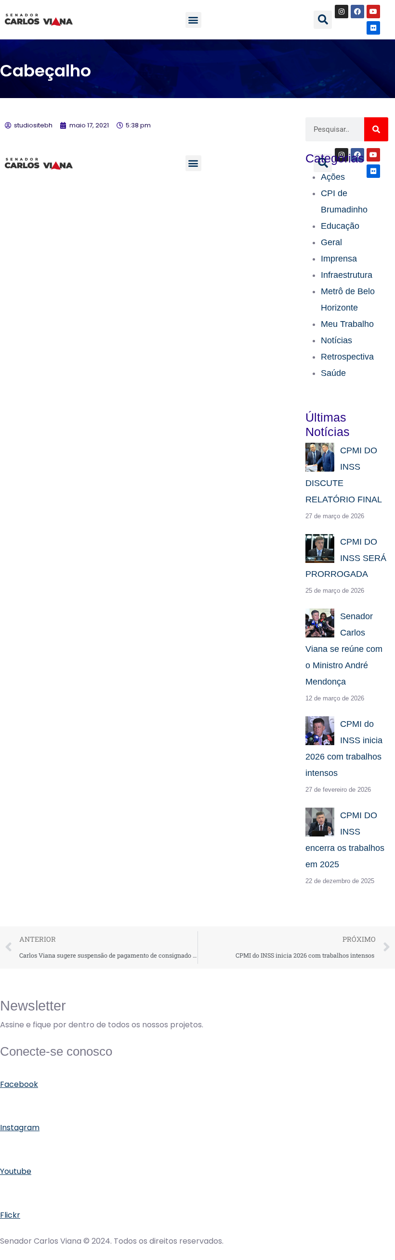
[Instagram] (341, 11)
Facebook (19, 1084)
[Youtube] (373, 11)
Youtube (15, 1171)
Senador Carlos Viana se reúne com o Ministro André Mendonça (343, 648)
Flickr (10, 1215)
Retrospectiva (347, 357)
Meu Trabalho (347, 324)
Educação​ (340, 226)
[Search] (376, 129)
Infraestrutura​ (346, 275)
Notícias (336, 340)
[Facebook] (357, 11)
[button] (193, 20)
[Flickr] (373, 28)
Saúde (333, 373)
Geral (331, 242)
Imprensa (339, 258)
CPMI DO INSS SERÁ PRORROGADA (345, 558)
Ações (333, 177)
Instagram (20, 1127)
